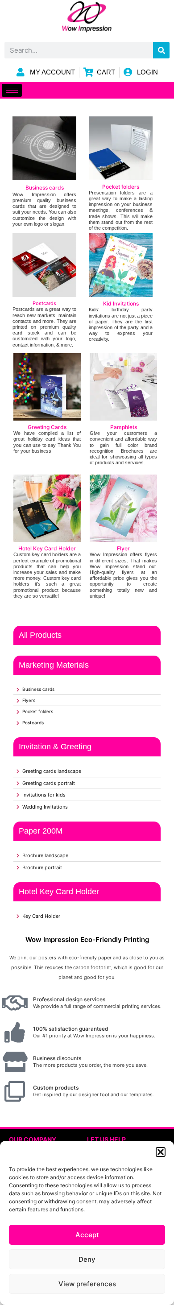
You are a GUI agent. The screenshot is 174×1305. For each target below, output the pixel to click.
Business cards (44, 187)
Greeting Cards (47, 427)
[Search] (161, 50)
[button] (160, 1152)
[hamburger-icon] (12, 90)
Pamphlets (123, 427)
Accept (87, 1235)
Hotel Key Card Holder (47, 548)
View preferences (87, 1284)
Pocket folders (120, 186)
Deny (87, 1259)
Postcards (44, 303)
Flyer (123, 548)
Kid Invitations (121, 303)
